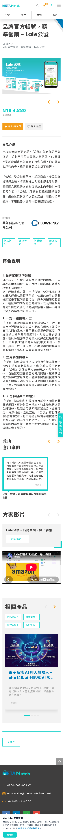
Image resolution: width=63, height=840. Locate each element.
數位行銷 (12, 625)
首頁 (8, 44)
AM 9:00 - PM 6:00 (19, 801)
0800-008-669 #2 (19, 785)
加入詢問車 (14, 126)
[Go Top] (59, 761)
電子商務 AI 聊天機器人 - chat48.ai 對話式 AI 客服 (30, 675)
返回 (12, 742)
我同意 (10, 834)
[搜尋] (37, 5)
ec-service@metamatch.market (29, 793)
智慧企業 (30, 616)
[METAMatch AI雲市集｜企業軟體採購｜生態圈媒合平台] (11, 5)
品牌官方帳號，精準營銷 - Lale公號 (23, 47)
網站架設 (12, 616)
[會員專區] (51, 5)
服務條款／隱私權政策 (29, 828)
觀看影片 (16, 539)
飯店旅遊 (30, 625)
